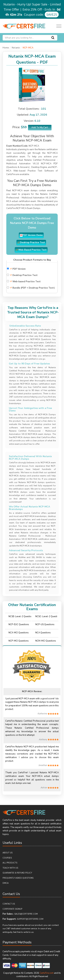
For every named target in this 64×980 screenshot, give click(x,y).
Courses (7, 858)
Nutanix (16, 47)
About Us (7, 852)
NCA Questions (43, 632)
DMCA (6, 883)
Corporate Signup (12, 909)
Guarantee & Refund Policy (17, 873)
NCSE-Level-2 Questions (20, 617)
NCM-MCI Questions (45, 640)
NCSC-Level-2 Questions (46, 617)
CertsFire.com (47, 973)
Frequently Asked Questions (18, 878)
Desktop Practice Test (24, 275)
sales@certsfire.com (26, 914)
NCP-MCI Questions (19, 640)
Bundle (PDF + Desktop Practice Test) (32, 287)
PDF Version (18, 268)
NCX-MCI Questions (19, 632)
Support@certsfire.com (30, 919)
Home (6, 47)
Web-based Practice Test (25, 281)
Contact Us (9, 904)
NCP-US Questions (44, 624)
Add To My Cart (39, 127)
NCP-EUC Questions (19, 624)
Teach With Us (10, 868)
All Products (10, 863)
